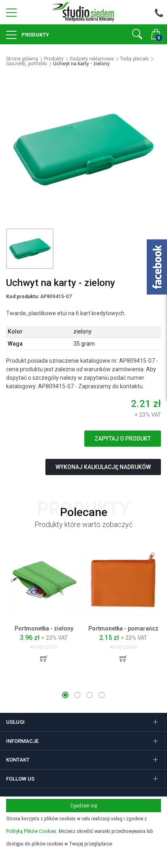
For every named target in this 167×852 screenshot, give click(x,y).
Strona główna (22, 59)
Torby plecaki (134, 59)
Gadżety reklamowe (92, 59)
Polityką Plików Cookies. (32, 831)
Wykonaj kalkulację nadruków (103, 467)
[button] (65, 695)
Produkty (34, 35)
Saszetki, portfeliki (26, 64)
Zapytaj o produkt (122, 438)
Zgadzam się (83, 806)
